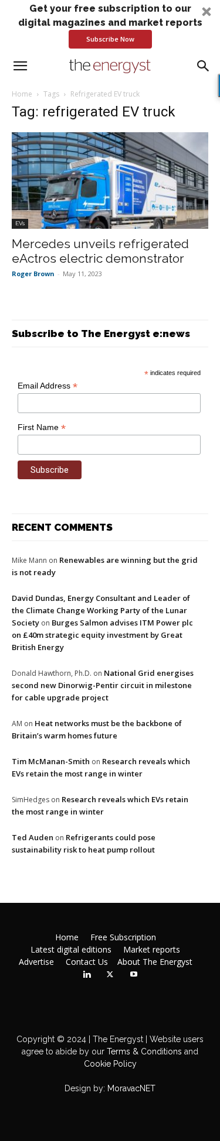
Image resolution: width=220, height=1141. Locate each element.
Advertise (36, 962)
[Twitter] (110, 975)
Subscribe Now (110, 39)
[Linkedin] (87, 975)
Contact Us (87, 962)
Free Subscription (123, 937)
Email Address (47, 385)
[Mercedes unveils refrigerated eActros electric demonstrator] (110, 180)
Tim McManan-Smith (51, 761)
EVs (20, 223)
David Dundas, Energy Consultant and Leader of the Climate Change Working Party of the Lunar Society (101, 610)
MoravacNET (131, 1088)
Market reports (151, 949)
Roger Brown (33, 273)
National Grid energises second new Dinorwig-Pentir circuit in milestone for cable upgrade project (103, 685)
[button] (110, 25)
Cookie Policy (110, 1063)
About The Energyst (154, 962)
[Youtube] (134, 975)
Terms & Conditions (143, 1051)
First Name (42, 427)
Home (22, 94)
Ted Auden (32, 837)
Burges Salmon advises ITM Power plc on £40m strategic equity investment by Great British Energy (102, 634)
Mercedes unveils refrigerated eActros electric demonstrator (100, 251)
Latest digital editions (71, 949)
